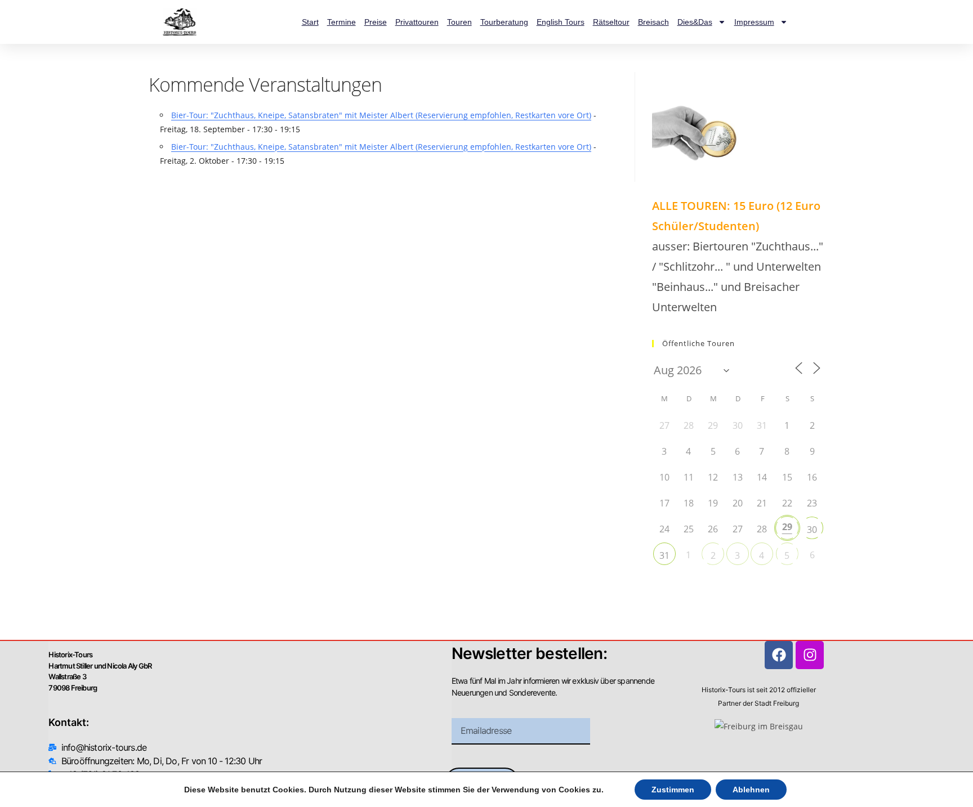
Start (310, 21)
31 (664, 555)
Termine (341, 21)
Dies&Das (694, 21)
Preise (375, 21)
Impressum (754, 21)
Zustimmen (672, 789)
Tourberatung (504, 21)
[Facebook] (779, 655)
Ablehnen (751, 789)
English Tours (560, 21)
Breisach (653, 21)
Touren (459, 21)
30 (812, 529)
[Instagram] (810, 655)
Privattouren (417, 21)
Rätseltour (611, 21)
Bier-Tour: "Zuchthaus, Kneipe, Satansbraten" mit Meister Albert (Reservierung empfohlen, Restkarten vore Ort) (381, 115)
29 (787, 527)
